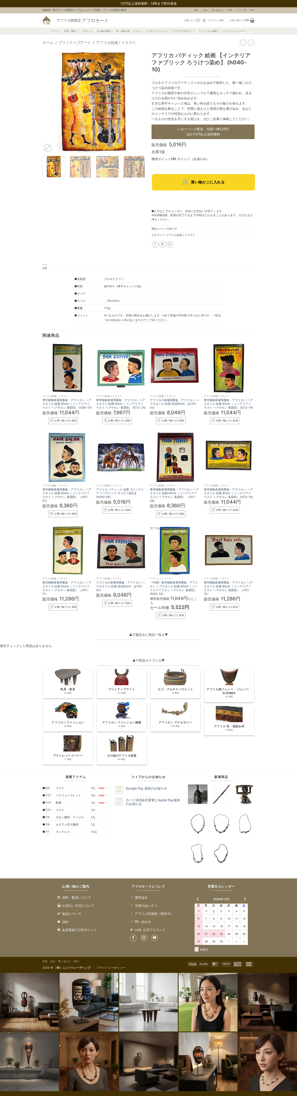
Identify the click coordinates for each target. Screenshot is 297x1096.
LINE (252, 10)
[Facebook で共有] (155, 244)
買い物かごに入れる (208, 182)
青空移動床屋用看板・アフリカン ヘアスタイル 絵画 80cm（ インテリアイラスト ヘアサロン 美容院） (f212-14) (228, 403)
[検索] (204, 20)
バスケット (87, 31)
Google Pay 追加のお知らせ (146, 788)
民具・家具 (70, 31)
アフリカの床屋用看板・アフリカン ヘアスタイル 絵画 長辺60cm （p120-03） (174, 403)
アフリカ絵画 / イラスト (116, 42)
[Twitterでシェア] (162, 244)
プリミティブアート (74, 42)
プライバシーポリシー (111, 967)
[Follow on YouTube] (244, 10)
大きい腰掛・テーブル (70, 817)
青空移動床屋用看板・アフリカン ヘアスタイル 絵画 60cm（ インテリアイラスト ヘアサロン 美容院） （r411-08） (174, 495)
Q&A (229, 10)
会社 (205, 10)
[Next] (138, 101)
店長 (196, 10)
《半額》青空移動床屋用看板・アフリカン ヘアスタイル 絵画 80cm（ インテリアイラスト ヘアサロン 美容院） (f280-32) (174, 588)
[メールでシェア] (169, 244)
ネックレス (63, 831)
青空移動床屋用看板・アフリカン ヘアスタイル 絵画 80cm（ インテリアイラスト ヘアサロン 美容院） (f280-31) (67, 403)
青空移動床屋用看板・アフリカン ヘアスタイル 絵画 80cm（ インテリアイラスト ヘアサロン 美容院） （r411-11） (66, 588)
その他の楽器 (103, 31)
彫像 (58, 802)
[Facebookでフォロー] (236, 10)
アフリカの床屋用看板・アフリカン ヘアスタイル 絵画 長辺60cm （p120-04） (120, 586)
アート (54, 31)
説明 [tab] (44, 268)
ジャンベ (137, 31)
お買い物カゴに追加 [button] (65, 420)
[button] (216, 20)
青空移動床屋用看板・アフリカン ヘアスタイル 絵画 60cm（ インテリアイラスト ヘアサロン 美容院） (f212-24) (121, 403)
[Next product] (243, 42)
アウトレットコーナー (234, 31)
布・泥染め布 (123, 31)
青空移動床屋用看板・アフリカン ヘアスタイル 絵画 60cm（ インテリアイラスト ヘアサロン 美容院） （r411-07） (66, 495)
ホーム (47, 42)
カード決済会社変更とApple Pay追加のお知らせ (153, 802)
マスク (60, 788)
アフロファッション (156, 31)
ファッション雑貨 (208, 31)
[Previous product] (251, 42)
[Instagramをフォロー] (240, 10)
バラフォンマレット (68, 795)
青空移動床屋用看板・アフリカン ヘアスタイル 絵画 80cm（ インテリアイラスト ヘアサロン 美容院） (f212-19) (228, 493)
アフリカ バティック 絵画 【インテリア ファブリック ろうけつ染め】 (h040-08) (120, 493)
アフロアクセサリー (182, 31)
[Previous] (49, 101)
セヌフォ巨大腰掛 (67, 824)
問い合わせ (217, 10)
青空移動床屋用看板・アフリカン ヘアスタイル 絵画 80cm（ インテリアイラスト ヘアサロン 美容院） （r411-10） (228, 588)
